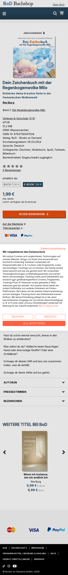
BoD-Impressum (48, 306)
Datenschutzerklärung (53, 248)
